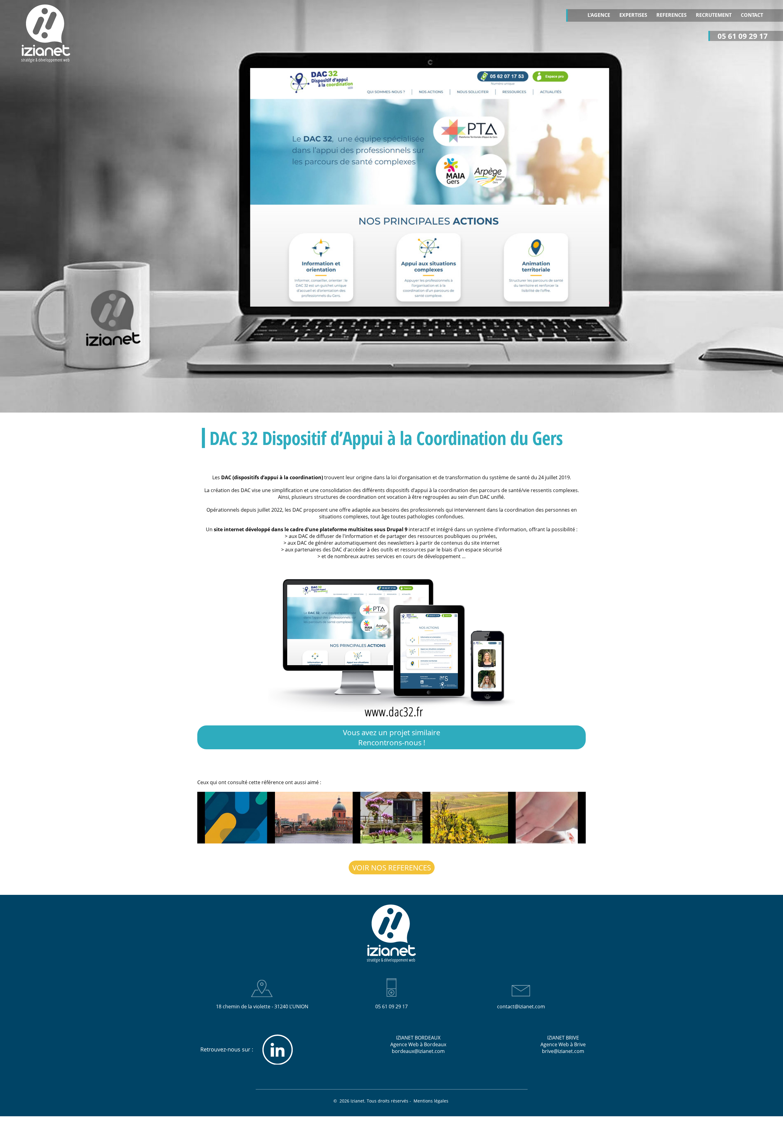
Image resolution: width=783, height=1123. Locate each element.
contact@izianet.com (521, 1006)
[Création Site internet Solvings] (236, 817)
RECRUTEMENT (714, 15)
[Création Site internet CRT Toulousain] (314, 817)
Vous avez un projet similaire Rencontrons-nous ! (391, 737)
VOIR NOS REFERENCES (391, 867)
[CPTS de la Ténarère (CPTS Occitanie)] (469, 817)
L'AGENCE (599, 15)
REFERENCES (671, 15)
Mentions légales (432, 1101)
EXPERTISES (633, 15)
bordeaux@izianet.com (418, 1051)
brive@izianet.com (563, 1051)
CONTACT (752, 15)
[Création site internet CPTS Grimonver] (391, 817)
